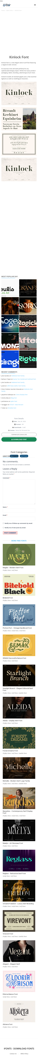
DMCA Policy (24, 1054)
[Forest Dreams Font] (19, 738)
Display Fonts (7, 570)
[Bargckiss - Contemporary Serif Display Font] (19, 798)
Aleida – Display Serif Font (12, 721)
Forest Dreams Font (10, 751)
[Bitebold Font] (19, 585)
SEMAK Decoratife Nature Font (14, 658)
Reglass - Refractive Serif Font (14, 873)
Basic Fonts (10, 10)
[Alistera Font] (19, 1011)
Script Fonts (15, 631)
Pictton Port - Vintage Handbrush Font (17, 628)
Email (5, 515)
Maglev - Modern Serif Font (13, 568)
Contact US (13, 1054)
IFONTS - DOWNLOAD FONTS (19, 1048)
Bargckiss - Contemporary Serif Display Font (18, 812)
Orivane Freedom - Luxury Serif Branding (18, 904)
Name (5, 507)
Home (3, 10)
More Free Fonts (18, 541)
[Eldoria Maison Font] (19, 981)
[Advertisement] (19, 34)
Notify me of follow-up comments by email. (19, 523)
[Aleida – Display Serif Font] (19, 707)
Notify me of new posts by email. (15, 528)
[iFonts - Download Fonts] (7, 5)
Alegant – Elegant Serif (11, 964)
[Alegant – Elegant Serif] (19, 951)
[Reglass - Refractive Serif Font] (19, 860)
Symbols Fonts (23, 693)
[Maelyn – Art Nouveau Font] (19, 830)
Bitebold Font (8, 598)
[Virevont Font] (19, 921)
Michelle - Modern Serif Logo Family (16, 781)
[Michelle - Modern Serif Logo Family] (19, 768)
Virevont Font (8, 934)
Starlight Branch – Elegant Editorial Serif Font (18, 689)
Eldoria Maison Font (10, 994)
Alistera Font (7, 1024)
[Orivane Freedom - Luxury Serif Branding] (19, 891)
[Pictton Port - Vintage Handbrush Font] (19, 615)
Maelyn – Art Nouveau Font (13, 843)
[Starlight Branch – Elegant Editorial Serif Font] (19, 675)
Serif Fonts (15, 570)
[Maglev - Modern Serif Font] (19, 554)
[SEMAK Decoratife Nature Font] (19, 645)
